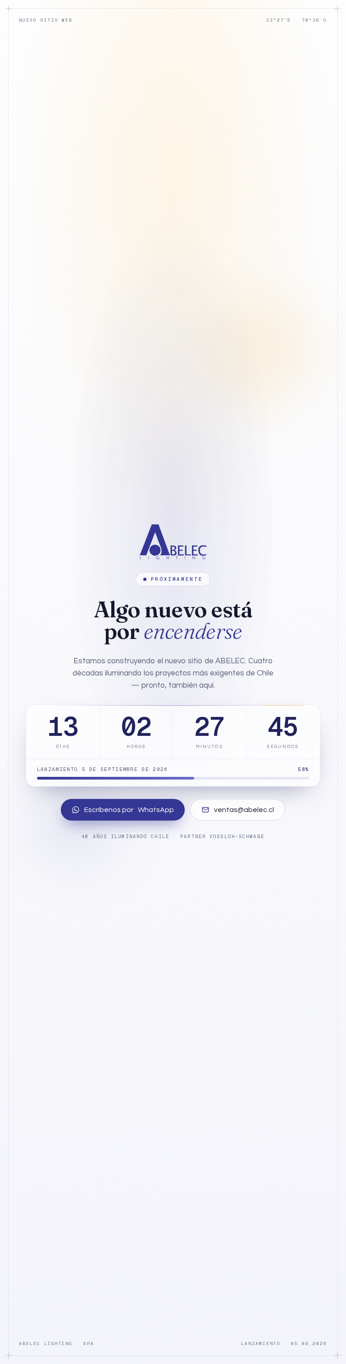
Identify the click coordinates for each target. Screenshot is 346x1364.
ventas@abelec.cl (244, 809)
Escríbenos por (129, 809)
